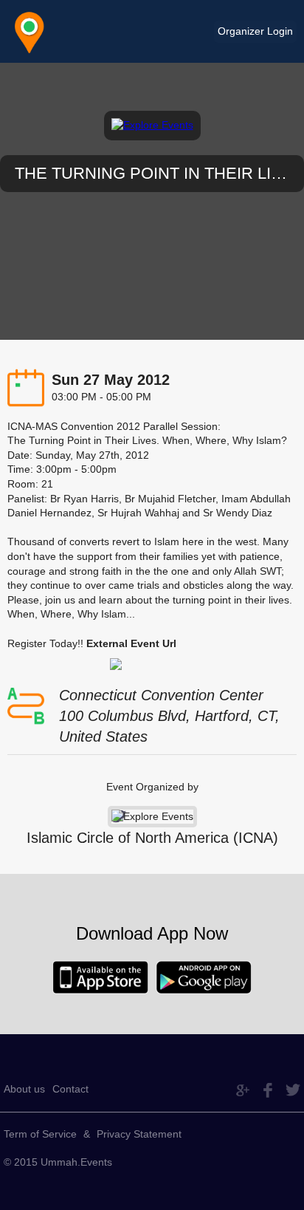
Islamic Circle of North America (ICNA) (152, 838)
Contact (70, 1089)
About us (24, 1089)
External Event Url (131, 643)
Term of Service (40, 1134)
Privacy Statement (139, 1134)
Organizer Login (255, 31)
